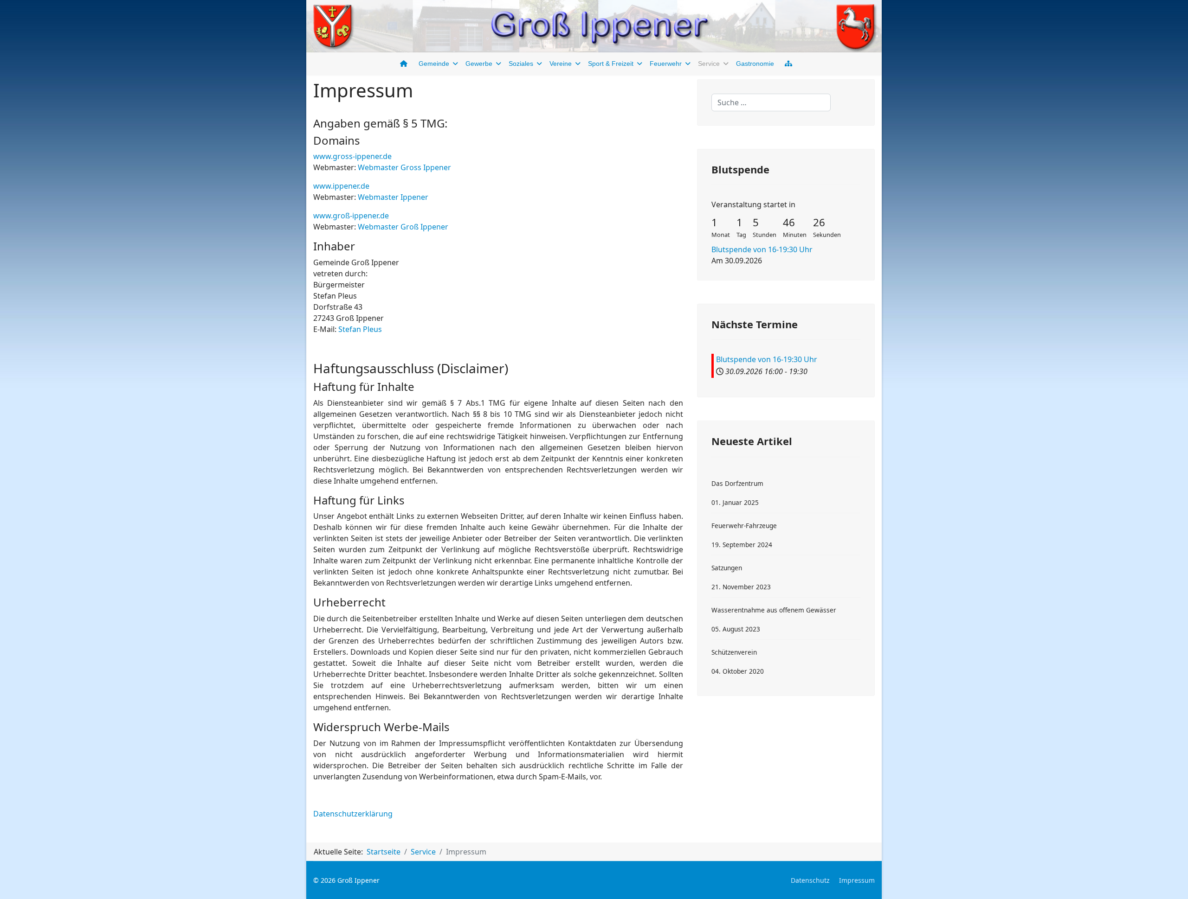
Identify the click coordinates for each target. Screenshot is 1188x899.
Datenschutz (810, 880)
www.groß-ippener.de (351, 215)
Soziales (521, 63)
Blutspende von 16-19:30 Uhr (762, 249)
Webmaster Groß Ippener (403, 227)
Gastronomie (755, 63)
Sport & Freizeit (610, 63)
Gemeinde (434, 63)
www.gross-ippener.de (352, 156)
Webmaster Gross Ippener (404, 167)
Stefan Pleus (360, 329)
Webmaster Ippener (393, 197)
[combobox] (771, 102)
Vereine (560, 63)
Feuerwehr (666, 63)
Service (709, 63)
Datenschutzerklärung (353, 814)
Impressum (857, 880)
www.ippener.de (341, 186)
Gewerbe (478, 63)
